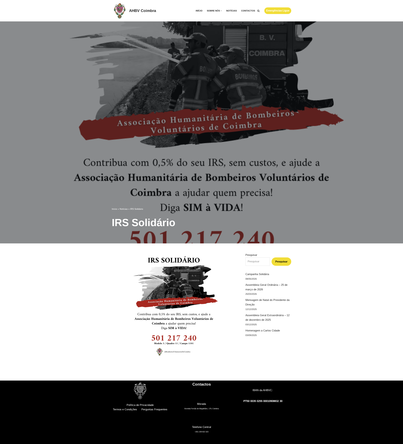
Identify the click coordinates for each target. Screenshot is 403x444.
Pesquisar (251, 254)
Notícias (231, 11)
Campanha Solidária (257, 274)
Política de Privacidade (140, 405)
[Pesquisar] (258, 11)
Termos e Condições (125, 409)
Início (199, 11)
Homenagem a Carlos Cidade (262, 330)
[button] (221, 10)
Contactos (248, 11)
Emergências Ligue (277, 10)
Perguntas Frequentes (154, 409)
